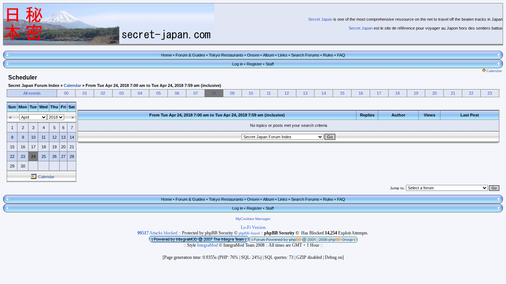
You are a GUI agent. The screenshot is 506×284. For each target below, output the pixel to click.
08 (214, 93)
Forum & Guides (190, 55)
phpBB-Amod (249, 233)
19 (416, 93)
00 (66, 93)
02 (103, 93)
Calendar (494, 71)
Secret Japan (320, 19)
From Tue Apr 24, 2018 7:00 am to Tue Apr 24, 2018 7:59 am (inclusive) (153, 85)
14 (324, 93)
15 (342, 93)
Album (268, 55)
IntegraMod (208, 245)
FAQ (341, 55)
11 (269, 93)
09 (232, 93)
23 (489, 93)
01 (85, 93)
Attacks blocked (157, 233)
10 (251, 93)
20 (434, 93)
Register (254, 64)
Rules (328, 55)
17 (379, 93)
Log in (237, 64)
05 (158, 93)
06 (177, 93)
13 (305, 93)
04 (140, 93)
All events (32, 93)
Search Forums (305, 55)
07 (195, 93)
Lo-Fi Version (253, 227)
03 (121, 93)
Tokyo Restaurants (226, 55)
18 (397, 93)
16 (361, 93)
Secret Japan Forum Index (33, 85)
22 (471, 93)
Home (166, 55)
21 (453, 93)
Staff (270, 64)
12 (286, 93)
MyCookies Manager (253, 219)
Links (282, 55)
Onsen (253, 55)
